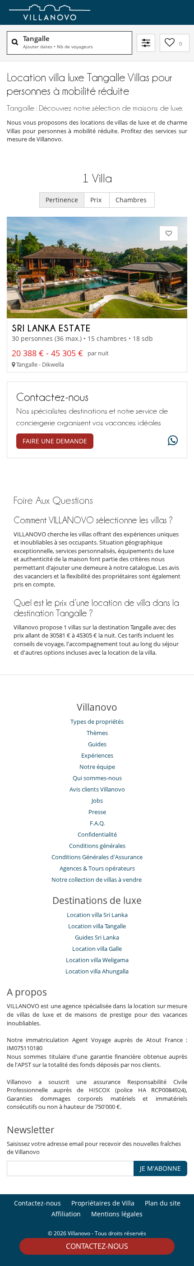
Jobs (97, 800)
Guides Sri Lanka (97, 937)
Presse (97, 812)
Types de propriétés (97, 721)
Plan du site (162, 1203)
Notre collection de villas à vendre (97, 879)
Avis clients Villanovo (97, 789)
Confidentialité (97, 834)
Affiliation (66, 1214)
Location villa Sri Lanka (97, 915)
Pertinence (62, 199)
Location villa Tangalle (97, 926)
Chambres (131, 199)
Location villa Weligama (97, 960)
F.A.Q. (97, 823)
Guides (97, 744)
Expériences (97, 755)
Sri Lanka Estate (51, 328)
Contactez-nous (97, 1246)
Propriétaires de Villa (102, 1203)
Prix (96, 199)
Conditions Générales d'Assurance (97, 857)
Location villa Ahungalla (97, 971)
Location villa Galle (97, 949)
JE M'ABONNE (160, 1168)
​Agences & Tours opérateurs (97, 868)
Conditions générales (97, 846)
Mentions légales (117, 1214)
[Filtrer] (146, 43)
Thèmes (97, 733)
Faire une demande (55, 441)
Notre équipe (97, 767)
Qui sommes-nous (97, 778)
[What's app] (170, 441)
